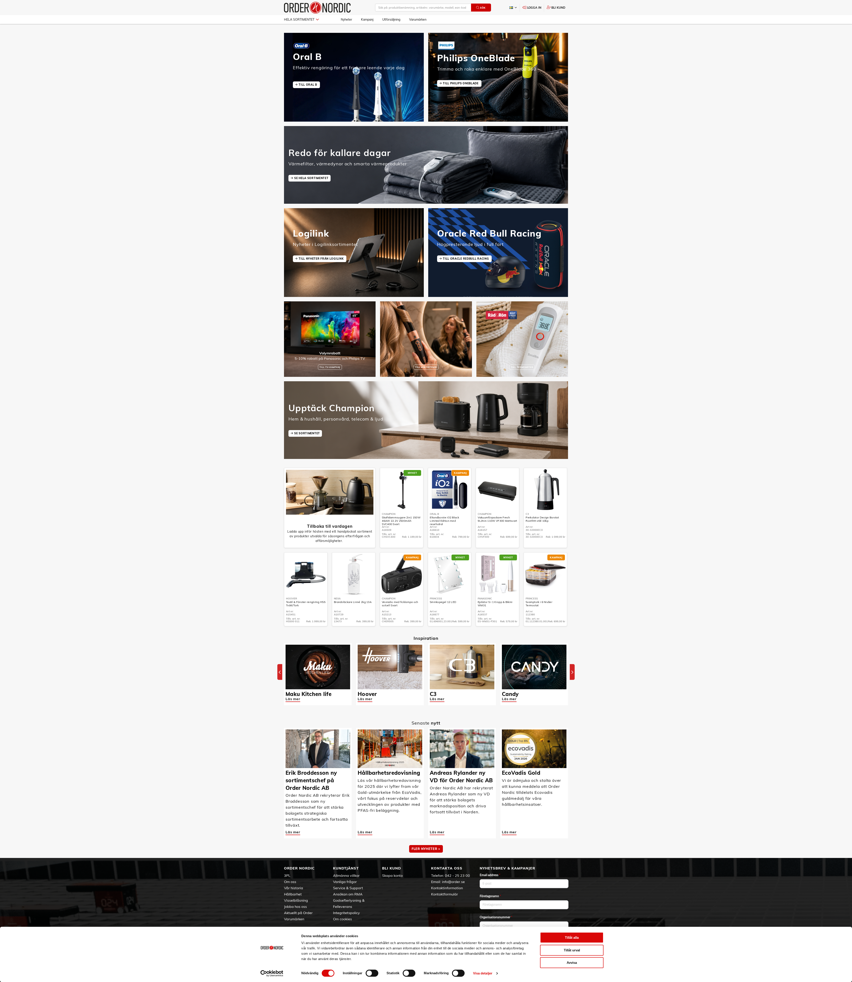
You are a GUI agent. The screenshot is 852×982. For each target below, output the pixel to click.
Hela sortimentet (299, 20)
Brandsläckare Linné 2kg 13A (353, 602)
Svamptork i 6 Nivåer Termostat (539, 603)
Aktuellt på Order (298, 913)
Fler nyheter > (426, 849)
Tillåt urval (572, 950)
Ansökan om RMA (348, 894)
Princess (436, 598)
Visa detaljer (482, 973)
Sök (483, 7)
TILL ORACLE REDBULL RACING (466, 258)
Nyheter (346, 20)
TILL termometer (522, 367)
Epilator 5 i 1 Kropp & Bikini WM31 (495, 603)
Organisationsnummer (496, 917)
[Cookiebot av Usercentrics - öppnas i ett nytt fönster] (271, 973)
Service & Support (348, 888)
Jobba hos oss (295, 906)
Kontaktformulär (444, 894)
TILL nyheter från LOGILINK (321, 258)
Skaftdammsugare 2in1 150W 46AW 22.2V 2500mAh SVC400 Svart (401, 521)
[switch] (372, 973)
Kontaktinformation (447, 888)
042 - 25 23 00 (457, 875)
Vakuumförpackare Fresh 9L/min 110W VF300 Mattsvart (497, 519)
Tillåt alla (572, 937)
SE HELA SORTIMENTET (311, 178)
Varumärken (417, 20)
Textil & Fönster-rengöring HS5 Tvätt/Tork (305, 603)
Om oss (290, 881)
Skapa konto (392, 875)
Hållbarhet (293, 894)
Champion (388, 514)
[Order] (317, 8)
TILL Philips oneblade (461, 83)
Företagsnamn (490, 896)
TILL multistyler (426, 367)
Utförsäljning (391, 20)
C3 (527, 514)
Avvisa (572, 962)
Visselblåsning (296, 900)
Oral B (434, 514)
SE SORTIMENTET (307, 433)
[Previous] (279, 672)
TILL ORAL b (308, 84)
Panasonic (485, 598)
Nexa (337, 598)
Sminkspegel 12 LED (443, 602)
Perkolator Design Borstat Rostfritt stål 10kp (542, 519)
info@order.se (453, 881)
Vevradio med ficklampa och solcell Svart (400, 603)
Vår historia (293, 888)
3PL (287, 875)
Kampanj (367, 20)
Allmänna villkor (346, 875)
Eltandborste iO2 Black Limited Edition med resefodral (444, 521)
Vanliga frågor (345, 881)
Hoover (291, 598)
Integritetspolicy (346, 913)
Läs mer (293, 699)
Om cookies (342, 919)
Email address (490, 875)
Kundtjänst (346, 868)
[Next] (572, 672)
